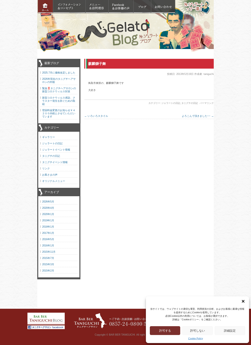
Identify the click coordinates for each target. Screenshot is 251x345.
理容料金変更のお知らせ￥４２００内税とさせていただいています (58, 113)
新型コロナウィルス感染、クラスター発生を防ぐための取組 (58, 100)
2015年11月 (48, 251)
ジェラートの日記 (170, 103)
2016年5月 (48, 239)
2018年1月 (48, 226)
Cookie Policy (195, 338)
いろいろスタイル (96, 115)
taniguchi (209, 74)
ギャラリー (48, 137)
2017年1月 (48, 233)
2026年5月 (48, 201)
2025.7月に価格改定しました (58, 72)
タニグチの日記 (189, 103)
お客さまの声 (49, 174)
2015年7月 (48, 258)
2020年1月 (48, 214)
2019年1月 (48, 220)
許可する (165, 330)
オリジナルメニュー (53, 181)
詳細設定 (230, 330)
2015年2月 (48, 270)
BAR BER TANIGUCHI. (122, 334)
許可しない (197, 330)
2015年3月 (48, 264)
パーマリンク (207, 103)
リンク (46, 168)
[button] (243, 301)
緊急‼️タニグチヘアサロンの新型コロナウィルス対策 (59, 90)
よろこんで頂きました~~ (198, 115)
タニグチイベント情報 (55, 162)
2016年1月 (48, 245)
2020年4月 (48, 207)
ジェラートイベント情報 (56, 149)
